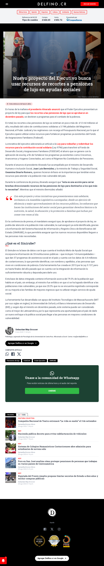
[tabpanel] (52, 451)
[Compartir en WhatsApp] (7, 354)
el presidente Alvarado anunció (44, 109)
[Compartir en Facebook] (13, 354)
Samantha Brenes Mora (26, 424)
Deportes (44, 12)
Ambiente (65, 12)
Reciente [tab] (10, 415)
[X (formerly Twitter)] (52, 529)
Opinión (34, 12)
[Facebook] (44, 529)
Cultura (55, 12)
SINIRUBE (52, 361)
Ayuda (52, 522)
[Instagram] (59, 529)
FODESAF (27, 361)
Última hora (23, 12)
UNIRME (52, 391)
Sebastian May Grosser (26, 437)
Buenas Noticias (79, 12)
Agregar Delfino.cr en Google (21, 343)
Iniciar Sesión (90, 4)
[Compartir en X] (19, 354)
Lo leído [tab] (22, 415)
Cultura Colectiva (26, 418)
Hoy (52, 73)
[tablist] (52, 414)
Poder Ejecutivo (39, 361)
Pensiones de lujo (13, 361)
